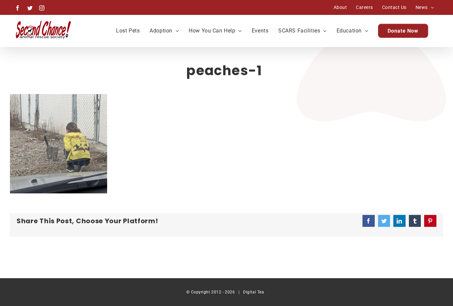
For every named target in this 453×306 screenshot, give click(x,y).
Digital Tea (253, 292)
